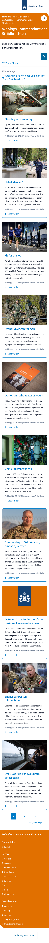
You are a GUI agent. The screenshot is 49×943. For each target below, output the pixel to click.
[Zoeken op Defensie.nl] (44, 18)
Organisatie (23, 16)
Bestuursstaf (7, 19)
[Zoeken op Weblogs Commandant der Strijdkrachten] (44, 56)
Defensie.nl (9, 16)
